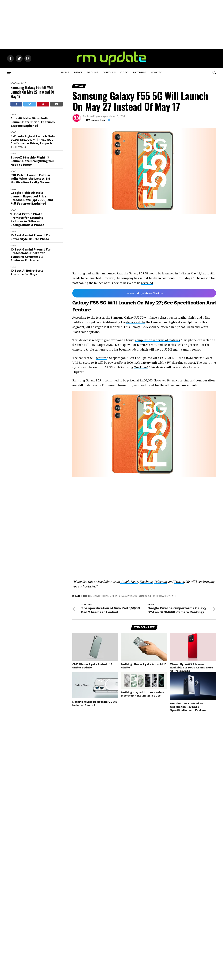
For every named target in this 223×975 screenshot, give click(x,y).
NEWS (78, 72)
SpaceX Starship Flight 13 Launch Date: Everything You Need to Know (31, 161)
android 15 (102, 596)
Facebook (146, 582)
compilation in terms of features (157, 340)
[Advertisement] (111, 24)
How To (156, 72)
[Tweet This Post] (29, 104)
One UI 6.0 (141, 367)
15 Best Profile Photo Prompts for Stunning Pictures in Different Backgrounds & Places (27, 219)
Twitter (179, 582)
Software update (165, 596)
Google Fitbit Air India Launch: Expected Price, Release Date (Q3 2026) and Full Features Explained (31, 198)
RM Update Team (96, 119)
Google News (129, 582)
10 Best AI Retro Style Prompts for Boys (26, 272)
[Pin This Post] (43, 104)
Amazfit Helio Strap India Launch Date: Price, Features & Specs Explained (32, 122)
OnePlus (109, 72)
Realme (92, 72)
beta (114, 596)
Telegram (160, 582)
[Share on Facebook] (16, 104)
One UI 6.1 (145, 596)
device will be (135, 322)
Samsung (21, 83)
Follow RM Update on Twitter (144, 293)
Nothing (139, 72)
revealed (147, 283)
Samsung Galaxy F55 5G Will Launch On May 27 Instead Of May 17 (32, 91)
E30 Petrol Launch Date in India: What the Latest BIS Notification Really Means (30, 178)
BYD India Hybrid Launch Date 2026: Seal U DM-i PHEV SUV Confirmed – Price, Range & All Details (32, 141)
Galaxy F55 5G (138, 273)
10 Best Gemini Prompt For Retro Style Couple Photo (30, 237)
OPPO (124, 72)
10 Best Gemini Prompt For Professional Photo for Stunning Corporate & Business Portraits (30, 255)
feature (101, 358)
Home (65, 72)
